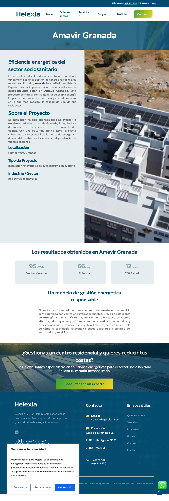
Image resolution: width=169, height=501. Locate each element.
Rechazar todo (43, 487)
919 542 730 (98, 463)
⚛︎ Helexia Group (148, 3)
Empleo (131, 450)
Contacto (132, 443)
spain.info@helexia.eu (105, 419)
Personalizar (21, 487)
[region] (43, 469)
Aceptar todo (64, 487)
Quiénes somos (136, 415)
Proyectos (133, 429)
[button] (84, 384)
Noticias (132, 436)
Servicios (132, 422)
